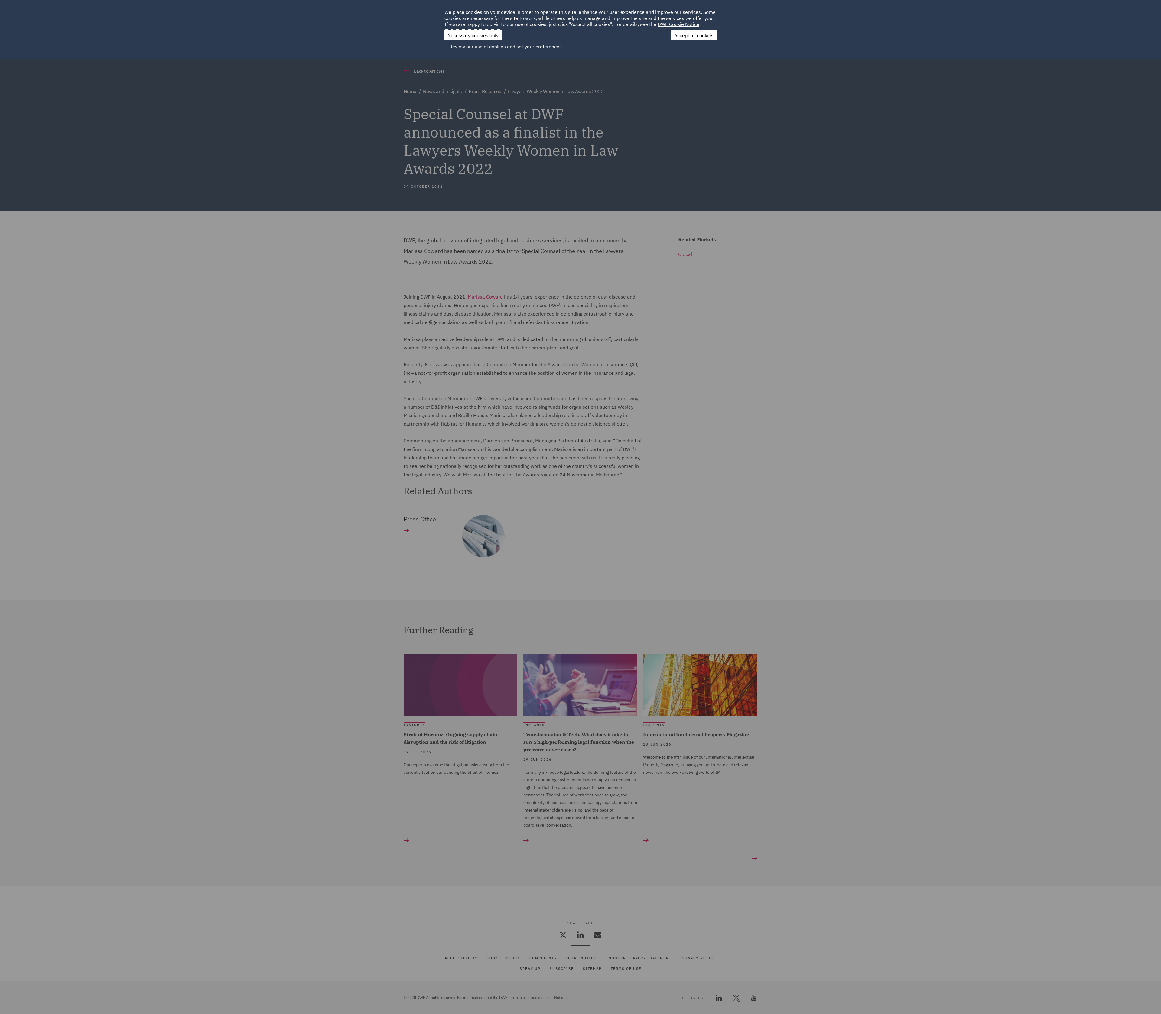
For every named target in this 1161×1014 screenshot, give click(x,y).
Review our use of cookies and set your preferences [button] (505, 47)
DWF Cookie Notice (678, 24)
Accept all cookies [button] (694, 35)
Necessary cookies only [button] (473, 35)
